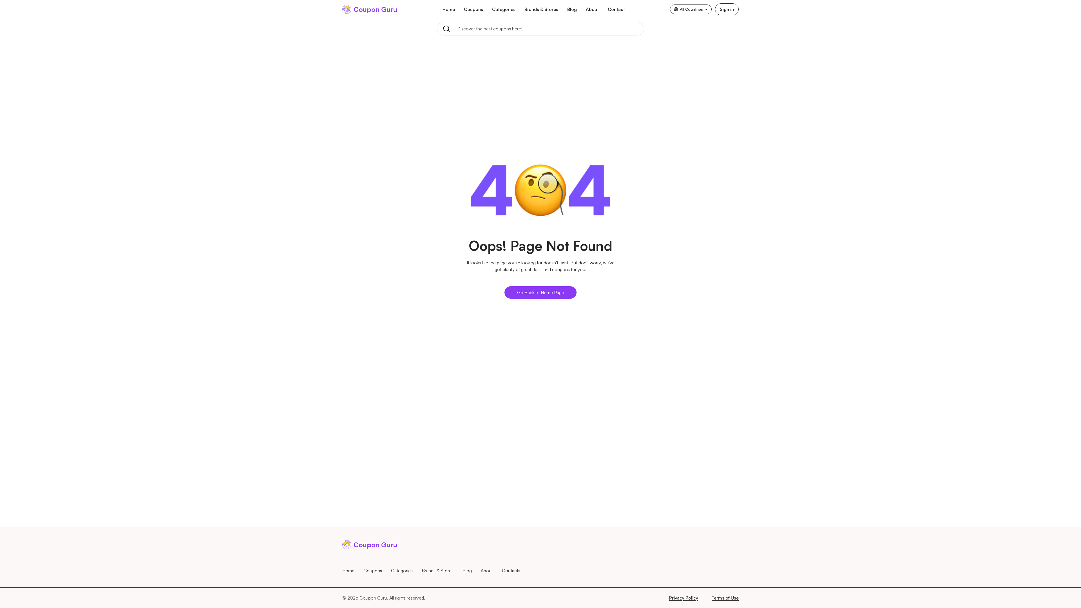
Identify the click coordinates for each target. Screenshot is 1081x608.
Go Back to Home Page (540, 292)
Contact (616, 9)
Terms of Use (725, 598)
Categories (503, 9)
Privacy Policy (683, 598)
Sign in (727, 9)
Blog (572, 9)
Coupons (473, 9)
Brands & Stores (541, 9)
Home (449, 9)
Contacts (511, 570)
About (592, 9)
